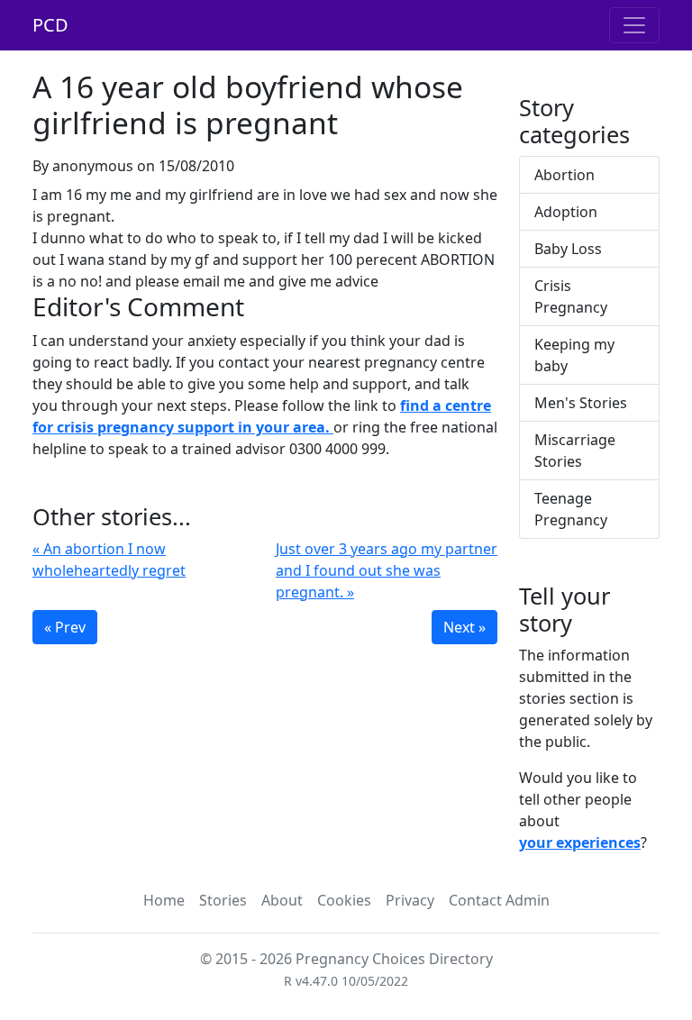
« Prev (65, 627)
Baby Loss (568, 249)
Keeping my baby (574, 355)
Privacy (410, 900)
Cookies (344, 900)
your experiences (580, 842)
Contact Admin (499, 900)
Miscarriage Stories (574, 450)
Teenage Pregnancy (570, 509)
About (282, 900)
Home (164, 900)
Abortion (564, 175)
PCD (50, 25)
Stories (223, 900)
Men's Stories (580, 403)
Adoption (565, 212)
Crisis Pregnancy (570, 296)
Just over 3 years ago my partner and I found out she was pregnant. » (386, 570)
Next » (464, 627)
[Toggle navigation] (634, 25)
